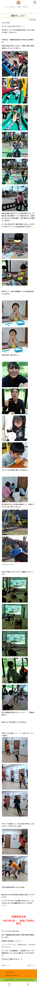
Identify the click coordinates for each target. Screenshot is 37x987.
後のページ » (32, 965)
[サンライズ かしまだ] (16, 2)
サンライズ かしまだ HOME (9, 6)
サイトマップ (10, 972)
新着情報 (19, 6)
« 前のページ (5, 965)
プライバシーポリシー (12, 975)
